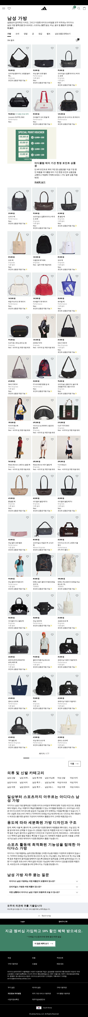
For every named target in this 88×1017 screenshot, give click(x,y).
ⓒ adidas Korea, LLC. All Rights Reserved (44, 1014)
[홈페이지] (44, 9)
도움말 (34, 964)
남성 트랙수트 (24, 778)
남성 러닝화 (50, 778)
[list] (44, 34)
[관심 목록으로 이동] (9, 8)
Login (23, 921)
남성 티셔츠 (12, 783)
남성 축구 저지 (37, 787)
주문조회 (60, 958)
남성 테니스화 (50, 787)
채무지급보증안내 (38, 999)
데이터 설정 (36, 987)
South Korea (47, 1008)
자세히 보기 (39, 182)
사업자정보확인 (13, 999)
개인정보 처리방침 (14, 993)
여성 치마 (74, 783)
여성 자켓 (61, 787)
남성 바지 (24, 783)
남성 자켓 (11, 787)
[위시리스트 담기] (27, 48)
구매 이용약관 (13, 964)
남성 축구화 (37, 778)
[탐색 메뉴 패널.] (3, 8)
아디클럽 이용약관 (63, 993)
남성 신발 (11, 778)
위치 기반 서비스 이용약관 (41, 993)
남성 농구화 (50, 783)
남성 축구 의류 (37, 783)
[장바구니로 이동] (84, 8)
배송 (9, 958)
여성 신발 (61, 778)
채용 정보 (60, 964)
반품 (33, 958)
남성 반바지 (24, 787)
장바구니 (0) (63, 921)
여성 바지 (74, 778)
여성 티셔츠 (62, 783)
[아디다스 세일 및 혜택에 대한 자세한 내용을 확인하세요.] (44, 2)
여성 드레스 (75, 787)
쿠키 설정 (11, 987)
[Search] (79, 8)
